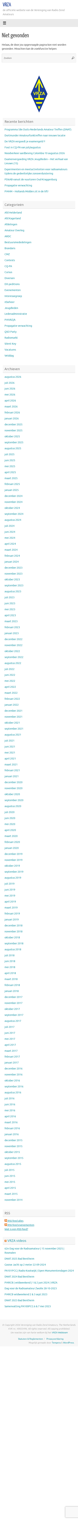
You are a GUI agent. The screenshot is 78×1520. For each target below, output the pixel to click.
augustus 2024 (13, 520)
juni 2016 (10, 1104)
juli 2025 (10, 454)
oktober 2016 (12, 1080)
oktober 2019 (12, 865)
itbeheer (10, 302)
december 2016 (13, 1068)
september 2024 (14, 514)
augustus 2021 (13, 734)
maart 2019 (11, 907)
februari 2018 (12, 985)
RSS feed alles (15, 1220)
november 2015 (13, 1146)
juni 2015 (10, 1176)
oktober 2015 (12, 1152)
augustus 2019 (13, 877)
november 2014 (13, 1199)
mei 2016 (10, 1110)
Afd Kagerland (13, 218)
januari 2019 (12, 919)
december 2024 (13, 496)
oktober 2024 (12, 508)
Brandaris (10, 248)
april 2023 (10, 615)
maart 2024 (11, 549)
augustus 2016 (13, 1092)
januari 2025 (12, 490)
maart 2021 (11, 764)
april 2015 (10, 1188)
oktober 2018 (12, 937)
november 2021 (13, 716)
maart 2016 (11, 1122)
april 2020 (10, 830)
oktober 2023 (12, 579)
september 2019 (14, 871)
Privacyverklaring (54, 1338)
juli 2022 (10, 669)
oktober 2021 (12, 722)
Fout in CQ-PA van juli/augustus (23, 147)
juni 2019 (10, 889)
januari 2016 (12, 1134)
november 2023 (13, 573)
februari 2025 (12, 484)
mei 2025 (10, 466)
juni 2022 (10, 675)
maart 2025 (11, 478)
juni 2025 (10, 460)
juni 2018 (10, 961)
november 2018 (13, 931)
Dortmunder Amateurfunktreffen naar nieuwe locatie (35, 135)
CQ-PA (8, 266)
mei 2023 (10, 609)
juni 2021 (10, 746)
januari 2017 (12, 1062)
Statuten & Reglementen (30, 1338)
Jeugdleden (11, 308)
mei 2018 (10, 967)
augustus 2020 (13, 806)
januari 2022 (12, 704)
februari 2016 (12, 1128)
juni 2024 (10, 531)
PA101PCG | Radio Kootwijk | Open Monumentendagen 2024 (39, 1270)
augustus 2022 (13, 663)
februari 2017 (12, 1056)
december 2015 (13, 1140)
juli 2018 (10, 955)
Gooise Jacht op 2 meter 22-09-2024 (25, 1264)
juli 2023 (10, 597)
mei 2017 (10, 1038)
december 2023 (13, 567)
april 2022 (10, 686)
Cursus (8, 272)
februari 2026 (12, 412)
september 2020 (14, 800)
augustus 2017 (13, 1021)
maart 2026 (11, 406)
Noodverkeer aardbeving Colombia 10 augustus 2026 (35, 153)
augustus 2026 (13, 376)
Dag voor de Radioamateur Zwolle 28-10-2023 (31, 1288)
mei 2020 (10, 824)
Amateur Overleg (14, 230)
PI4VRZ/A (10, 319)
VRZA (7, 5)
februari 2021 (12, 770)
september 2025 (14, 442)
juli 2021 (10, 740)
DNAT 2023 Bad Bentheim (19, 1300)
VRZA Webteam (59, 1332)
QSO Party (11, 331)
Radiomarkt (11, 337)
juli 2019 (10, 883)
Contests (10, 260)
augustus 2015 (13, 1164)
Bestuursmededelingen (18, 242)
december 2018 (13, 925)
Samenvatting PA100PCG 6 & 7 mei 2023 (28, 1306)
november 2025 (13, 430)
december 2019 (13, 854)
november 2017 (13, 1003)
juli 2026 (10, 382)
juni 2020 (10, 818)
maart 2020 (11, 836)
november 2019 (13, 860)
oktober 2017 (12, 1009)
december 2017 (13, 997)
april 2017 (10, 1044)
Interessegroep (13, 296)
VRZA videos (16, 1240)
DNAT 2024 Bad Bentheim (19, 1276)
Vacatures (10, 349)
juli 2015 (10, 1170)
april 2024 (10, 543)
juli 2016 (10, 1098)
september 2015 (14, 1158)
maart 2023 (11, 621)
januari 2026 (12, 418)
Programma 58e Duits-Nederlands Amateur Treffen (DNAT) (38, 129)
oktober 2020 (12, 794)
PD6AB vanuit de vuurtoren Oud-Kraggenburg (31, 179)
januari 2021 (12, 776)
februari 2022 (12, 698)
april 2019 (10, 901)
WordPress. (68, 1342)
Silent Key (10, 343)
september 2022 (14, 657)
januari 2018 (12, 991)
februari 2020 (12, 842)
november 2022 (13, 645)
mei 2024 (10, 537)
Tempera (56, 1342)
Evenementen (13, 290)
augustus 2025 (13, 448)
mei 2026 (10, 394)
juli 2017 (10, 1027)
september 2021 (14, 728)
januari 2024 (12, 561)
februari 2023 (12, 627)
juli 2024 (10, 525)
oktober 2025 (12, 436)
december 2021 (13, 710)
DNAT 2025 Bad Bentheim (19, 1258)
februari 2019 (12, 913)
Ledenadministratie (16, 313)
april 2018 (10, 973)
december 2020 (13, 782)
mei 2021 (10, 752)
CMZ (7, 254)
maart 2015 (11, 1194)
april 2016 (10, 1116)
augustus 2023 (13, 591)
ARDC (8, 236)
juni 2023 (10, 603)
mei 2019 (10, 895)
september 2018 (14, 943)
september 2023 (14, 585)
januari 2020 (12, 848)
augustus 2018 (13, 949)
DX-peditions (12, 284)
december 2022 (13, 639)
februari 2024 (12, 555)
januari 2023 (12, 633)
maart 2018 (11, 979)
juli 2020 (10, 812)
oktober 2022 (12, 651)
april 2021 (10, 758)
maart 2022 (11, 692)
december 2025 (13, 424)
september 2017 (14, 1015)
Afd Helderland (13, 212)
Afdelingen (11, 224)
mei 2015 (10, 1182)
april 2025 (10, 472)
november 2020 (13, 788)
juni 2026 (10, 388)
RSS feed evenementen (20, 1225)
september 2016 (14, 1086)
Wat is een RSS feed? (16, 1229)
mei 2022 (10, 680)
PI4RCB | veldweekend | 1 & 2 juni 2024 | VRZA (31, 1282)
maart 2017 (11, 1050)
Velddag (9, 355)
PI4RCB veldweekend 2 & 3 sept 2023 (26, 1294)
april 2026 (10, 400)
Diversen (10, 278)
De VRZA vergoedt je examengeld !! (25, 141)
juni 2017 (10, 1033)
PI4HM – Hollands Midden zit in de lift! (26, 191)
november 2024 (13, 502)
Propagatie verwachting (18, 185)
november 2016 (13, 1074)
